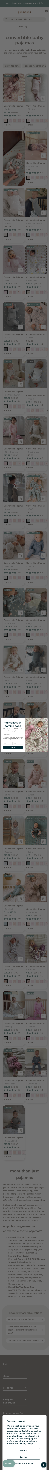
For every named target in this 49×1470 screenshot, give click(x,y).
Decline (23, 1457)
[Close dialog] (46, 719)
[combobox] (7, 743)
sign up (13, 747)
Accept (23, 1450)
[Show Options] (11, 743)
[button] (44, 1465)
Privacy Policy (26, 1444)
